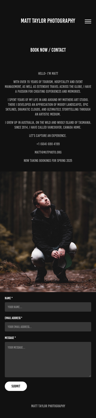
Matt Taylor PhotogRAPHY (48, 20)
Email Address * (13, 318)
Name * (9, 298)
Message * (10, 337)
